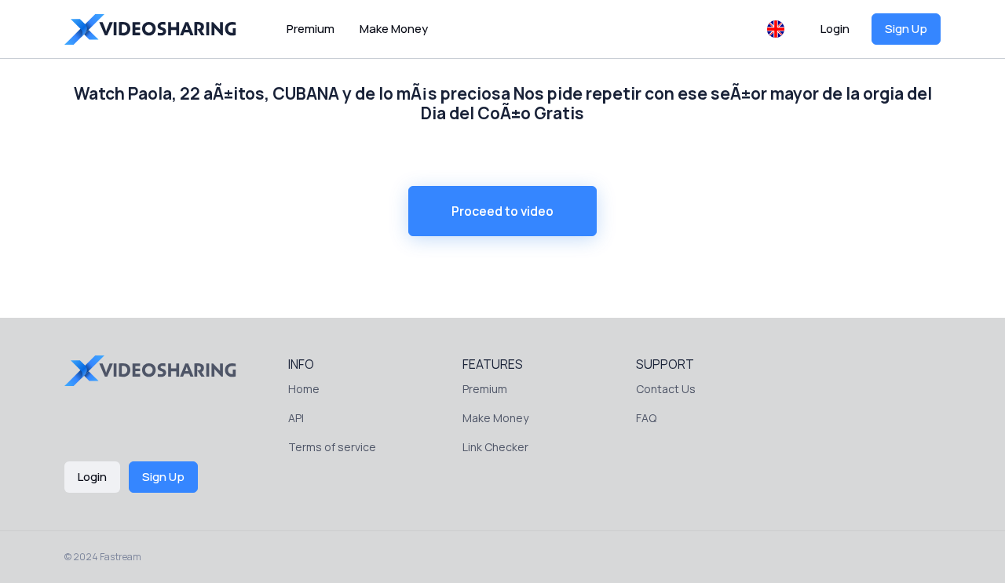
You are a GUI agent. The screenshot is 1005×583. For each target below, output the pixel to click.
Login (835, 28)
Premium (310, 28)
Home (304, 388)
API (296, 417)
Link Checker (495, 446)
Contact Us (666, 388)
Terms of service (332, 446)
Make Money (394, 28)
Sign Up (906, 28)
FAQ (646, 417)
